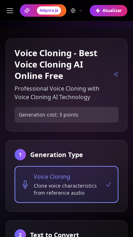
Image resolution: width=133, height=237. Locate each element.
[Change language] (76, 10)
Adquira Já (49, 10)
